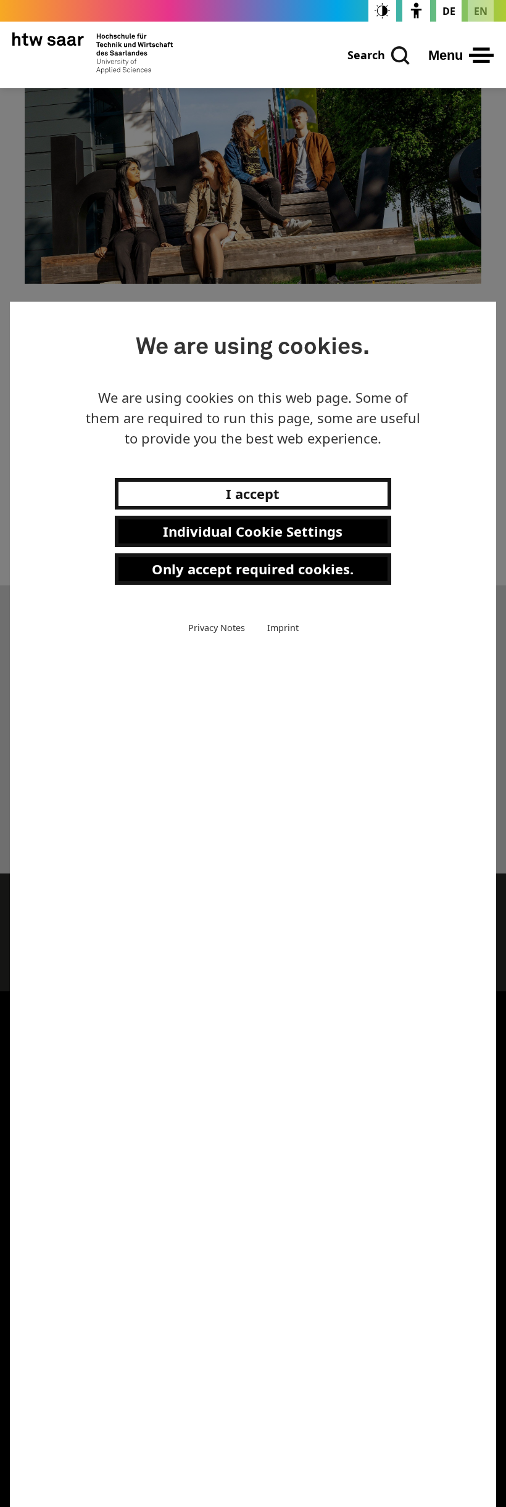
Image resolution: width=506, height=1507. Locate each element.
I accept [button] (253, 493)
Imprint (283, 628)
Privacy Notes (216, 628)
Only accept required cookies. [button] (253, 568)
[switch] (382, 11)
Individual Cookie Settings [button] (252, 531)
